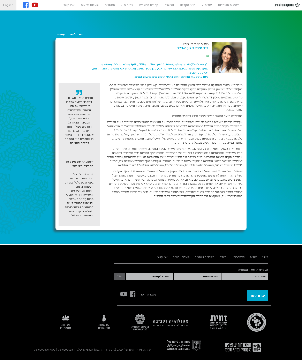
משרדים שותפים (204, 257)
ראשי (265, 257)
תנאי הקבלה (188, 5)
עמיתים (128, 5)
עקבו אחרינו (149, 294)
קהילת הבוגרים (148, 5)
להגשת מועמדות (228, 5)
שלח (119, 276)
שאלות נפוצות (90, 5)
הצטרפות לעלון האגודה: (252, 270)
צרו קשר (69, 5)
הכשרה (169, 5)
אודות (208, 5)
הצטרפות (239, 257)
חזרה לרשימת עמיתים (69, 34)
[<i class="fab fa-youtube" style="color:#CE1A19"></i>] (34, 5)
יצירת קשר (257, 296)
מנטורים (110, 5)
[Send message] (207, 56)
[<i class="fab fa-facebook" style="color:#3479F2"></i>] (26, 5)
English (8, 5)
